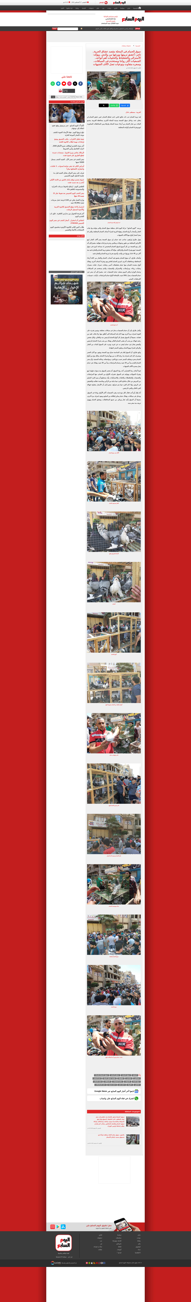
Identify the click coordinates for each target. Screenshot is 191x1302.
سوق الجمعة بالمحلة (102, 1075)
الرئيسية (137, 46)
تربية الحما (136, 1082)
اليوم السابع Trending (77, 102)
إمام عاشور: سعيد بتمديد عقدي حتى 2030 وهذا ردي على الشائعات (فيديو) (112, 28)
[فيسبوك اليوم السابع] (80, 83)
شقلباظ (121, 1078)
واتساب (113, 105)
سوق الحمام (126, 1075)
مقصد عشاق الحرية (109, 1078)
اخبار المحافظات (100, 1085)
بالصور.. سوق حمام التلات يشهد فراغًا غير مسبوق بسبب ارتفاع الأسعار (111, 1136)
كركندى (129, 1078)
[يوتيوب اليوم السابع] (64, 83)
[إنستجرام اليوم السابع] (69, 83)
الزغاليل (137, 1085)
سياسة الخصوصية (61, 1257)
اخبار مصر (121, 1085)
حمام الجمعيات (117, 1082)
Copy (53, 97)
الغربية (130, 1085)
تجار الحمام (97, 1078)
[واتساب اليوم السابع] (53, 83)
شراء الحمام (97, 1082)
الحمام (135, 1075)
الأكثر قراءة (80, 236)
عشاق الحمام (115, 1075)
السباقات (107, 1082)
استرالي (136, 1078)
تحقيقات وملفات (126, 46)
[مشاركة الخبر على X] (104, 105)
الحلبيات (127, 1082)
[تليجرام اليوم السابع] (58, 83)
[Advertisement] (95, 1201)
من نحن (70, 1257)
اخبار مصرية (112, 1085)
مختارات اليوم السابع (77, 272)
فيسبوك (123, 105)
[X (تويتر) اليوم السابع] (75, 83)
